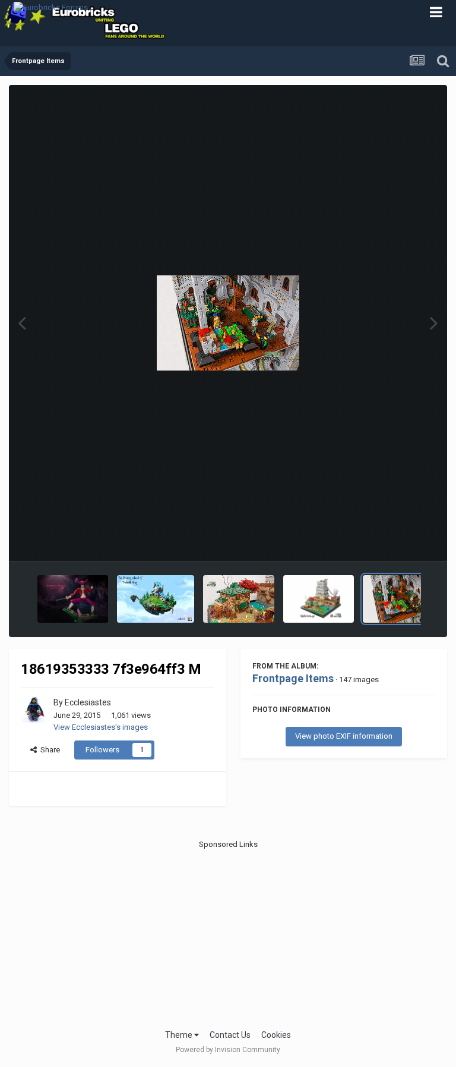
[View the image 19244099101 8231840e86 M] (238, 599)
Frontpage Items (293, 678)
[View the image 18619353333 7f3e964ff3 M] (398, 599)
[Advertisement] (228, 934)
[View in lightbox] (228, 323)
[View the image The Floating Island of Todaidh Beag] (155, 599)
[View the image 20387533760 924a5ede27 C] (72, 599)
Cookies (276, 1035)
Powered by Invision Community (228, 1050)
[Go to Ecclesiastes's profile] (34, 709)
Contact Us (230, 1035)
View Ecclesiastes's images (100, 727)
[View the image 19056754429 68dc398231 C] (318, 599)
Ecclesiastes (88, 702)
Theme (179, 1035)
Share (48, 749)
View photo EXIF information (343, 736)
